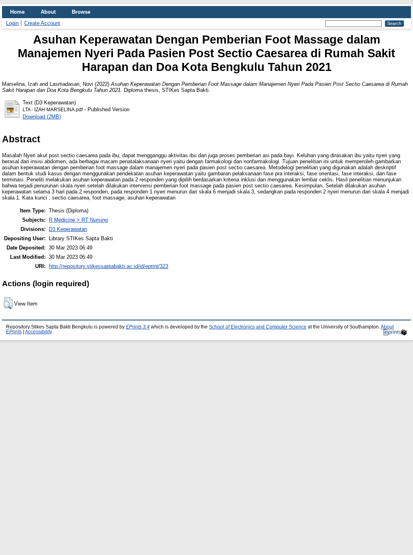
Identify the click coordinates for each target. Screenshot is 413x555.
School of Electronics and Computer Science (258, 326)
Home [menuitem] (17, 12)
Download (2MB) (42, 117)
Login (12, 23)
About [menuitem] (48, 12)
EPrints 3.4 (138, 326)
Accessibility (38, 331)
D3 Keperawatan (68, 229)
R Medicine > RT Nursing (78, 220)
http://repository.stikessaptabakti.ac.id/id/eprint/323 (108, 266)
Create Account (42, 23)
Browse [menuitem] (81, 12)
